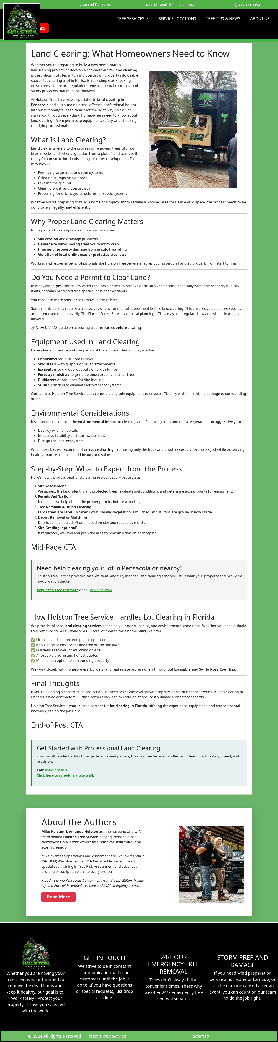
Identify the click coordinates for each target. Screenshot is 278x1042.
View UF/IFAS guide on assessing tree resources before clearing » (90, 327)
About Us (260, 18)
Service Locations (177, 18)
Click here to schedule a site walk (65, 775)
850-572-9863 (101, 590)
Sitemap (201, 1036)
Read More (58, 897)
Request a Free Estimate (57, 590)
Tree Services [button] (131, 18)
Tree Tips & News (223, 18)
